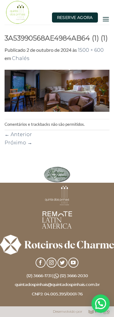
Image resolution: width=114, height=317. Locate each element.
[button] (105, 19)
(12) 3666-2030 (74, 275)
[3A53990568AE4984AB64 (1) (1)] (57, 90)
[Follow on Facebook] (41, 263)
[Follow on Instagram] (52, 263)
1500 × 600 (91, 50)
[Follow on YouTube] (73, 263)
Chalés (20, 58)
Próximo (18, 143)
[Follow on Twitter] (62, 263)
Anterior (18, 134)
